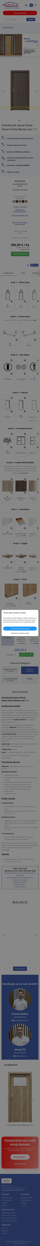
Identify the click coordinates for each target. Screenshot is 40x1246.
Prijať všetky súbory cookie (20, 629)
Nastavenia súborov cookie (20, 633)
